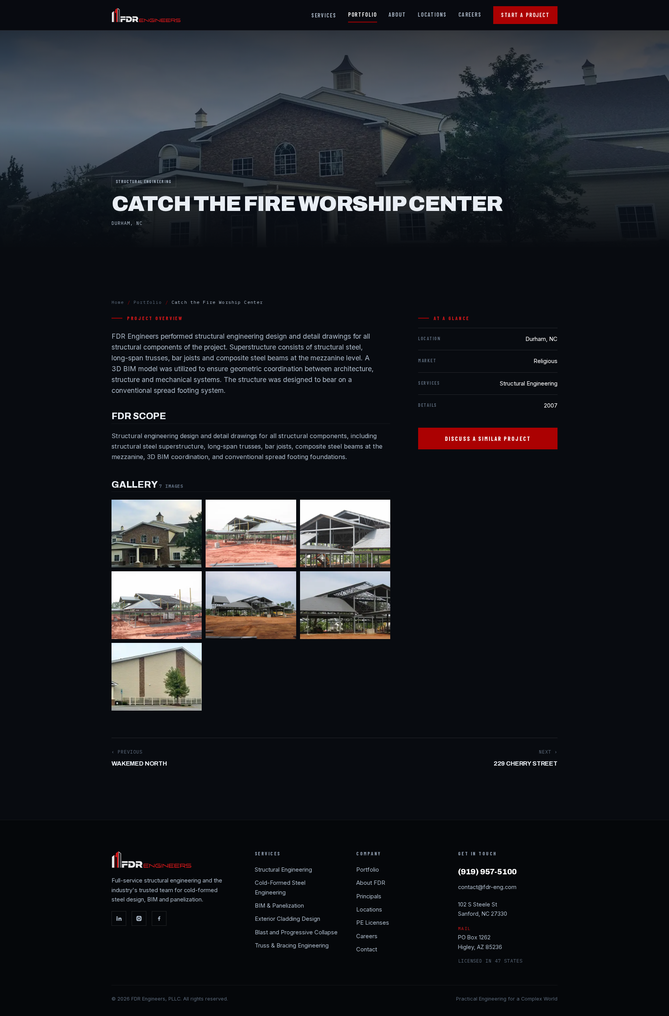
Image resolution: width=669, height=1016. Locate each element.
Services (323, 15)
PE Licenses (372, 922)
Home (118, 302)
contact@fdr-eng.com (487, 887)
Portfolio (362, 14)
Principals (368, 896)
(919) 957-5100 (487, 871)
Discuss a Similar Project (488, 438)
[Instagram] (139, 918)
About (397, 14)
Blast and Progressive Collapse (296, 932)
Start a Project (525, 15)
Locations (432, 14)
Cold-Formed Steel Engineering (280, 887)
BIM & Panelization (279, 905)
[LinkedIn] (119, 918)
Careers (470, 14)
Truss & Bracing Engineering (292, 945)
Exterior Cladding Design (287, 918)
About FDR (370, 882)
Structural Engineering (283, 869)
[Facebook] (159, 918)
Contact (366, 949)
